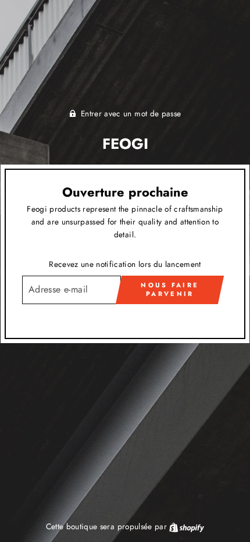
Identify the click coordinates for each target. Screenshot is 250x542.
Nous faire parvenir (170, 289)
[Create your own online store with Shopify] (186, 526)
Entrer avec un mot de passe (131, 113)
